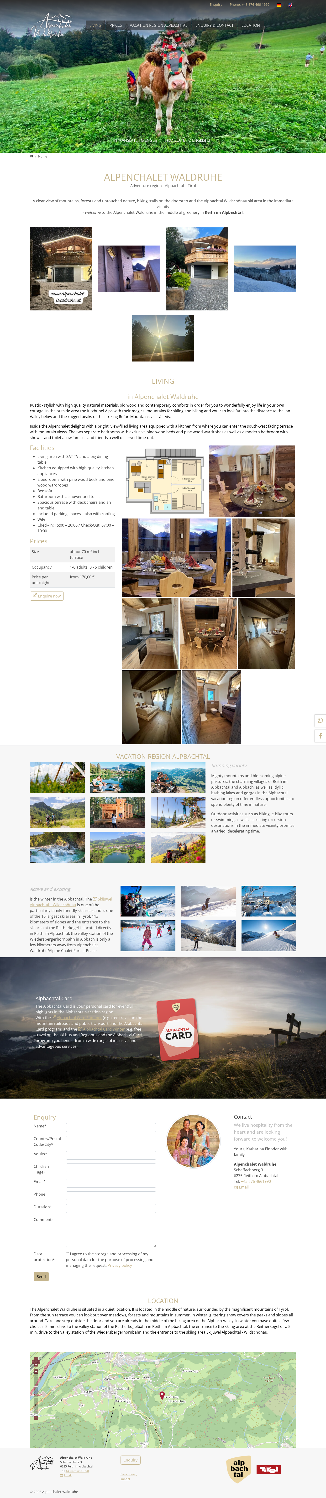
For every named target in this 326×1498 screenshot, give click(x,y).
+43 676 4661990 (256, 1181)
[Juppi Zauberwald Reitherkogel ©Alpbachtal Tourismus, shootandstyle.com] (117, 812)
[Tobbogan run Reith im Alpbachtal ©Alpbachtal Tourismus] (208, 901)
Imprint (125, 1479)
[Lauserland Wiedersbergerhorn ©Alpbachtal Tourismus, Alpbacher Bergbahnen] (57, 777)
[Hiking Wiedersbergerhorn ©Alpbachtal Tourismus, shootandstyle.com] (178, 847)
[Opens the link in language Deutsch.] (279, 4)
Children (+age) (41, 1169)
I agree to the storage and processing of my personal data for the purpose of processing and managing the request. (109, 1259)
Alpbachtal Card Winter (104, 1029)
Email (40, 1181)
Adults (40, 1154)
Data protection (44, 1256)
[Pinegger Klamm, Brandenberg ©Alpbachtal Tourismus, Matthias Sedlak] (57, 847)
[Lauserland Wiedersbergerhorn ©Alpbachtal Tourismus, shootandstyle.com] (178, 812)
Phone (39, 1194)
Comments (43, 1219)
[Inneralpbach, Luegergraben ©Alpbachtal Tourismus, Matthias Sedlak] (208, 935)
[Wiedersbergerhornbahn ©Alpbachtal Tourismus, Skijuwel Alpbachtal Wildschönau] (148, 901)
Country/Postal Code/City (47, 1141)
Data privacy (129, 1474)
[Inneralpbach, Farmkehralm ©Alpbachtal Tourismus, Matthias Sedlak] (57, 812)
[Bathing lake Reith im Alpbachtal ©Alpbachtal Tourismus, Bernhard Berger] (117, 777)
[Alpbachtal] (238, 1469)
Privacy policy (120, 1265)
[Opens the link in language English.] (290, 4)
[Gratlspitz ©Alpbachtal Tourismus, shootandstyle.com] (178, 777)
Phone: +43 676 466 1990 (249, 4)
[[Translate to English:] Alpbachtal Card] (177, 1029)
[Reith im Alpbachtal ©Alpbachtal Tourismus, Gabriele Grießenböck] (269, 901)
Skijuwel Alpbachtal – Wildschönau (71, 901)
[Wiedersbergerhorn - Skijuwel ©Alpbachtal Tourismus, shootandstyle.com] (269, 935)
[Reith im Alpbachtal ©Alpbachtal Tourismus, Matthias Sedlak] (117, 847)
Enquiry (216, 4)
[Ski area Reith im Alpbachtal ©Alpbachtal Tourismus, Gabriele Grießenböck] (148, 935)
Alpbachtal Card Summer (79, 1017)
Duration (43, 1207)
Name (40, 1126)
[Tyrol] (269, 1469)
